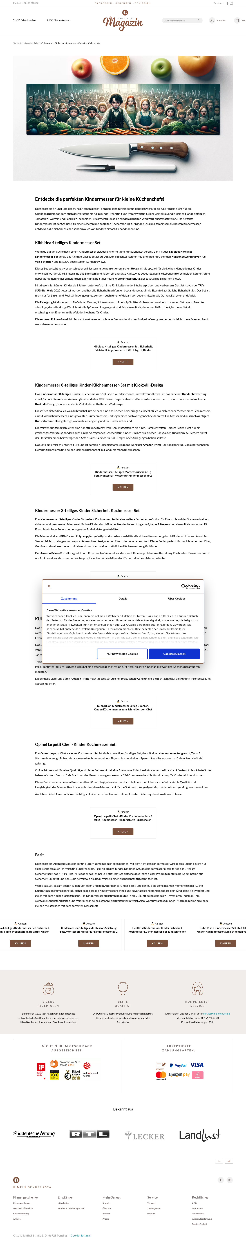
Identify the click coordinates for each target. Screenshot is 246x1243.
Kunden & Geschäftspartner (71, 1208)
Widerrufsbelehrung (202, 1218)
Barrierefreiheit (199, 1224)
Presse (105, 1218)
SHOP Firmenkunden (58, 20)
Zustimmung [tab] (69, 598)
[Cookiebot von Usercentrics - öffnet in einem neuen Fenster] (184, 586)
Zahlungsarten (154, 1208)
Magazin (28, 43)
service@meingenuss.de (216, 1013)
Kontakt (106, 1203)
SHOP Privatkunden (24, 20)
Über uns (106, 1208)
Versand (151, 1203)
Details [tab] (123, 598)
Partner (106, 1213)
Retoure (151, 1213)
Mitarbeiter (63, 1203)
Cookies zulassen (174, 653)
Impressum (197, 1208)
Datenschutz (198, 1213)
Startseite (17, 43)
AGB (194, 1203)
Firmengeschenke (21, 1203)
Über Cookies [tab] (176, 598)
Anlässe (17, 1218)
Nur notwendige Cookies (122, 653)
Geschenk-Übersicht (23, 1208)
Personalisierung (21, 1213)
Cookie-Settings (81, 1235)
